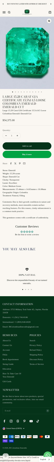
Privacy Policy (36, 345)
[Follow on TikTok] (38, 421)
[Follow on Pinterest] (24, 421)
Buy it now (27, 154)
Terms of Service (37, 364)
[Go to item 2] (25, 289)
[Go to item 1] (22, 289)
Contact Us (7, 345)
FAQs (5, 355)
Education (7, 369)
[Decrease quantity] (6, 135)
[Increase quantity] (17, 135)
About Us (7, 340)
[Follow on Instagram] (11, 421)
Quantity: (6, 130)
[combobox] (45, 459)
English (43, 459)
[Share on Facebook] (11, 163)
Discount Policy (36, 359)
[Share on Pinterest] (20, 163)
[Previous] (3, 4)
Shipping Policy (36, 355)
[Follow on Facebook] (4, 421)
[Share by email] (24, 163)
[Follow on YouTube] (31, 421)
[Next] (50, 4)
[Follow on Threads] (18, 421)
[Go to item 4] (31, 289)
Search (32, 340)
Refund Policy (36, 350)
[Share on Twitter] (15, 163)
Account (6, 350)
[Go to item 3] (28, 289)
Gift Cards (7, 381)
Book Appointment (11, 359)
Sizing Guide (8, 364)
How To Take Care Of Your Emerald (12, 375)
